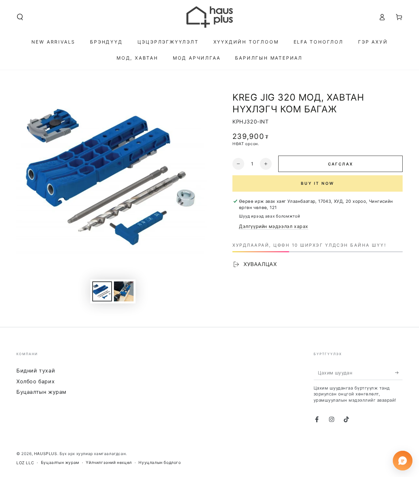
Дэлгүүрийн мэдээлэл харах (273, 226)
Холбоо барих (35, 381)
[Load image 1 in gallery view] (102, 291)
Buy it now (317, 183)
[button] (19, 17)
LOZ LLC (25, 462)
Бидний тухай (35, 370)
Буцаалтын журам (41, 392)
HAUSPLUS (45, 453)
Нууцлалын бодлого (159, 462)
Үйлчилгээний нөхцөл (109, 462)
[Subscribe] (399, 372)
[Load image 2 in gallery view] (124, 291)
